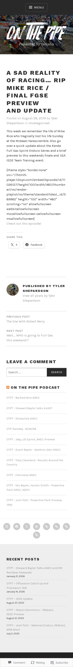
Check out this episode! (23, 223)
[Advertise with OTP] (46, 526)
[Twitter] (26, 526)
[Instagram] (6, 526)
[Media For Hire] (56, 526)
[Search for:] (36, 372)
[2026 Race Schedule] (66, 526)
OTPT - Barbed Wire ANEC (23, 397)
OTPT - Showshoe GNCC (22, 418)
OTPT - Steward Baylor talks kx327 (29, 408)
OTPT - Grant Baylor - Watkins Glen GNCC (33, 449)
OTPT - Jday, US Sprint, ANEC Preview (30, 439)
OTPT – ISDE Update (19, 599)
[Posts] (36, 535)
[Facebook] (16, 526)
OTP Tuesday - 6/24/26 (21, 429)
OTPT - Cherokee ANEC (21, 475)
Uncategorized (39, 123)
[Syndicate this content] (7, 387)
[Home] (36, 526)
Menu (39, 7)
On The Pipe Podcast (35, 387)
